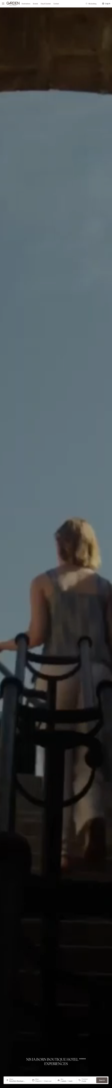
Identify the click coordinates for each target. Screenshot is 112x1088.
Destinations (26, 4)
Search (102, 1080)
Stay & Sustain (46, 4)
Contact (56, 4)
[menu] (3, 3)
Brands (35, 4)
